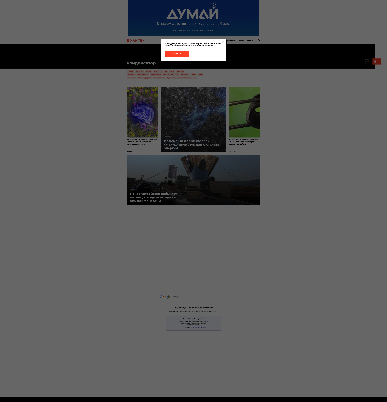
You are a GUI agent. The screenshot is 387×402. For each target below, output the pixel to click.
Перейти (176, 53)
